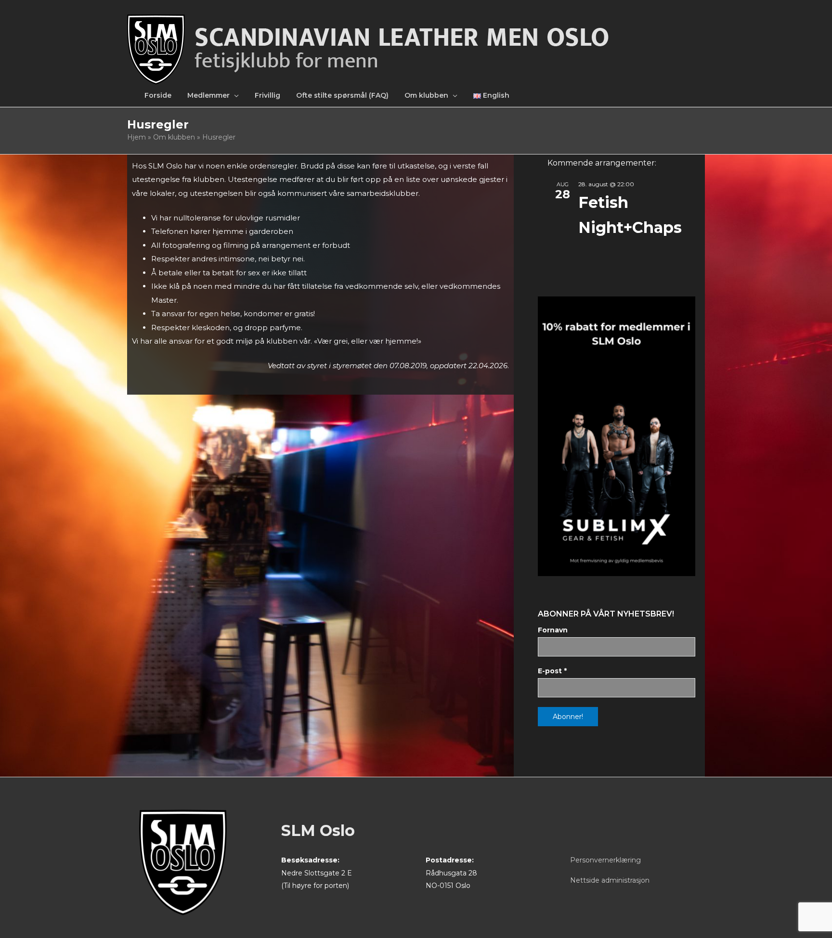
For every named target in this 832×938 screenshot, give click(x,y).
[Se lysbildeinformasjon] (616, 436)
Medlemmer (208, 95)
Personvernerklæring (605, 860)
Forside (157, 95)
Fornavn (553, 630)
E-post (552, 671)
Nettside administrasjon (610, 880)
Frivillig (267, 95)
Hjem (136, 137)
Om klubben (426, 95)
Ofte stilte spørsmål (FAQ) (342, 95)
